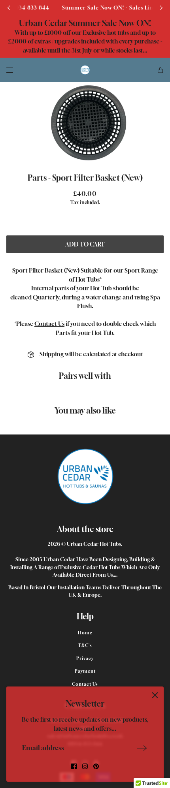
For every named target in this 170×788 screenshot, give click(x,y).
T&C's (85, 645)
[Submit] (141, 748)
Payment (85, 670)
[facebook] (74, 766)
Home (85, 632)
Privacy (85, 658)
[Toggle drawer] (9, 70)
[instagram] (85, 766)
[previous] (8, 8)
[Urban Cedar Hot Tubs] (85, 70)
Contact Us (49, 323)
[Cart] (160, 70)
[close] (155, 695)
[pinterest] (96, 766)
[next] (161, 8)
